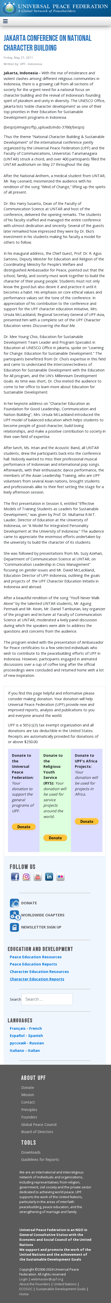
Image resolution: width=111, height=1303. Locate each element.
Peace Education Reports (33, 964)
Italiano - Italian (25, 1050)
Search (15, 999)
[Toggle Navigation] (5, 21)
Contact (28, 1102)
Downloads (31, 1152)
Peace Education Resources (36, 956)
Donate (27, 1087)
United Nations (65, 1284)
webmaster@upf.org (47, 1279)
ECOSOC (26, 1289)
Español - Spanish (26, 1035)
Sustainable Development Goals (61, 1289)
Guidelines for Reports (40, 1159)
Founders (29, 1117)
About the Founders (34, 1284)
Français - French (26, 1028)
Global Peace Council (39, 1124)
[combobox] (47, 999)
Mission (27, 1094)
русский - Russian (27, 1043)
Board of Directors (37, 1131)
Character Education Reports (37, 979)
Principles (29, 1109)
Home (24, 1294)
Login (23, 1279)
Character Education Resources (39, 971)
